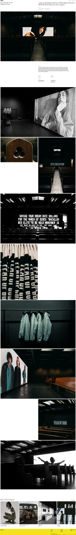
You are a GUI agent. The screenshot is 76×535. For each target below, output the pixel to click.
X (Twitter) (61, 531)
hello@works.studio (73, 529)
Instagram (61, 529)
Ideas (72, 0)
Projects (70, 0)
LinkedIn (61, 530)
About (75, 0)
